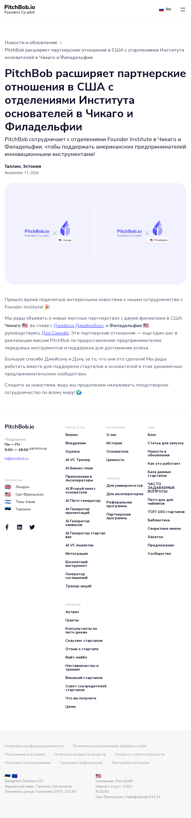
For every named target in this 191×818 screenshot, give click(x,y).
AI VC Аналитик (79, 545)
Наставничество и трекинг (82, 667)
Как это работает (164, 463)
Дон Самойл (55, 333)
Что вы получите (80, 698)
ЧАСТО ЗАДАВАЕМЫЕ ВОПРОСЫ (161, 487)
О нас (111, 435)
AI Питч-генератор (83, 501)
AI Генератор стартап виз (85, 535)
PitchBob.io (19, 426)
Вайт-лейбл (76, 657)
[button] (182, 9)
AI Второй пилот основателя (80, 490)
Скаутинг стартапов (83, 641)
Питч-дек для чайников (160, 501)
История (114, 443)
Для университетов (124, 485)
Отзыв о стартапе (82, 649)
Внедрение (75, 443)
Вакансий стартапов (83, 678)
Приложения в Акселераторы (79, 478)
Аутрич (72, 612)
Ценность (115, 460)
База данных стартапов (159, 473)
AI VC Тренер (77, 460)
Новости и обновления (159, 453)
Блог (152, 435)
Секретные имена (164, 528)
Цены (70, 706)
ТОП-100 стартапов (166, 512)
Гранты (72, 620)
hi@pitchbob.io (16, 458)
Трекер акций (78, 586)
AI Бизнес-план (79, 468)
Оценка (72, 451)
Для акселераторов (124, 494)
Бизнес (71, 435)
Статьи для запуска (166, 443)
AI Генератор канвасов (77, 523)
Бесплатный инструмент (76, 564)
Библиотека (159, 520)
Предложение (161, 545)
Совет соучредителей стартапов (85, 688)
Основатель (117, 451)
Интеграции (76, 553)
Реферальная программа (119, 504)
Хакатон (155, 537)
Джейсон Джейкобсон (78, 325)
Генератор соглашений (76, 576)
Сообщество (159, 553)
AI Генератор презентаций (77, 511)
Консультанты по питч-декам (81, 630)
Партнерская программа (118, 516)
